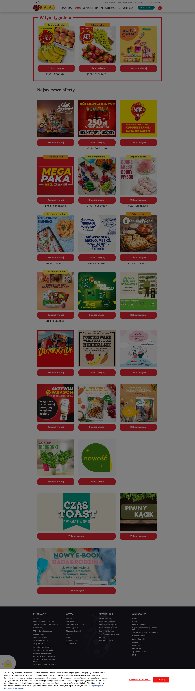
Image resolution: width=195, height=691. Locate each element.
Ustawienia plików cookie (139, 680)
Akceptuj (161, 680)
